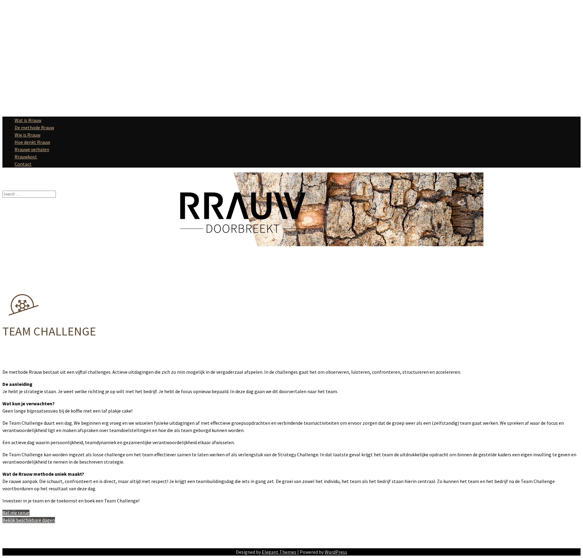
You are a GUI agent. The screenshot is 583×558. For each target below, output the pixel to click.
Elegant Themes (279, 552)
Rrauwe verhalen (32, 149)
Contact (23, 164)
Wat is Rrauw (28, 120)
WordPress (336, 552)
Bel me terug (15, 513)
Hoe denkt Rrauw (32, 142)
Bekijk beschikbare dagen (28, 520)
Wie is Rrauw (27, 135)
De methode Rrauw (34, 127)
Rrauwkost (26, 157)
